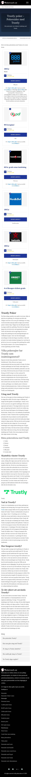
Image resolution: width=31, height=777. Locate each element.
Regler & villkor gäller (12, 88)
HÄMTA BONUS (15, 81)
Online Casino (10, 696)
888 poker (16, 84)
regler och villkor (21, 89)
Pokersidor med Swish (6, 744)
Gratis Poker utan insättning (8, 734)
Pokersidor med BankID (7, 747)
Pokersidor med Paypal (7, 754)
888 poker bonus (5, 714)
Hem (3, 6)
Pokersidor (4, 693)
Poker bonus (4, 731)
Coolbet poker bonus (6, 704)
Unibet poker (15, 302)
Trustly (3, 509)
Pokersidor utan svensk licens (8, 751)
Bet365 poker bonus (6, 708)
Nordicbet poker (15, 223)
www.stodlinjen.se (8, 89)
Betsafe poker (15, 259)
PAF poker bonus (5, 725)
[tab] (15, 638)
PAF (15, 138)
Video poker (4, 741)
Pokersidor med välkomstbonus (9, 761)
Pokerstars (15, 180)
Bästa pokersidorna (9, 38)
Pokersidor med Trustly (7, 757)
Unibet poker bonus (6, 711)
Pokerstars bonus (5, 701)
